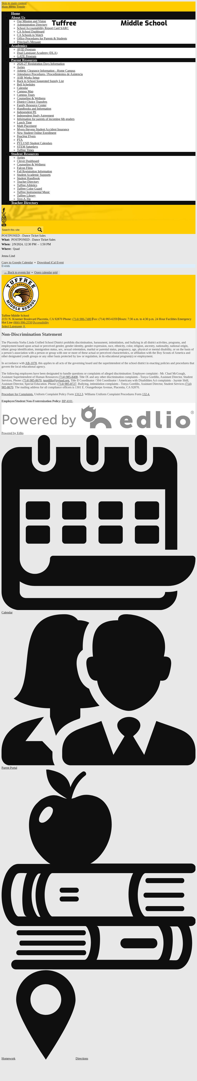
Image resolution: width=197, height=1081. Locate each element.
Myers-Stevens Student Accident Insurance (43, 129)
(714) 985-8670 (32, 380)
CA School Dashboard (30, 31)
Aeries (21, 67)
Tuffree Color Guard (29, 188)
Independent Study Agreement (35, 115)
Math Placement (27, 126)
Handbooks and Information (34, 108)
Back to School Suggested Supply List (40, 81)
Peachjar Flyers (26, 136)
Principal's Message (29, 42)
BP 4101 (67, 401)
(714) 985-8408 (68, 377)
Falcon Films (25, 168)
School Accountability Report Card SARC (43, 28)
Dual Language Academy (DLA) (37, 52)
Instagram (4, 219)
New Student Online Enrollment (36, 132)
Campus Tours (26, 94)
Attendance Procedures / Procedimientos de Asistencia (50, 74)
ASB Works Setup (28, 77)
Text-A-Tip (24, 199)
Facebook (4, 210)
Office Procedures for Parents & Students (42, 38)
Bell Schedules (26, 84)
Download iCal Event (50, 262)
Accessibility (41, 322)
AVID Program (26, 49)
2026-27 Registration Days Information (41, 63)
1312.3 (79, 394)
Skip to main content (14, 3)
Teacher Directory (28, 181)
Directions (82, 1058)
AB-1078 (31, 363)
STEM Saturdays (27, 146)
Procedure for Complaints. (17, 394)
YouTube (4, 224)
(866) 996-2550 (22, 322)
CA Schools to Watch (30, 35)
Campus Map (25, 91)
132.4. (146, 394)
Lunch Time (24, 122)
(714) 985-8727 (66, 383)
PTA (20, 139)
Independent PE (26, 112)
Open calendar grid (46, 272)
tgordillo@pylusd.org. (56, 380)
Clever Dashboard (28, 161)
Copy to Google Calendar (17, 262)
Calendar (22, 88)
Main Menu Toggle (13, 6)
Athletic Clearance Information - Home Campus (46, 70)
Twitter (4, 214)
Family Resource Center (31, 105)
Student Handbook (28, 178)
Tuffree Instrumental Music (33, 192)
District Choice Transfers (32, 101)
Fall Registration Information (34, 171)
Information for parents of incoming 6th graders (45, 119)
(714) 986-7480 (81, 319)
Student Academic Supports (34, 174)
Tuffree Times (25, 150)
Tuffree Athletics (27, 185)
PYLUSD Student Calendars (34, 143)
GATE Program (26, 56)
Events (6, 266)
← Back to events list (17, 272)
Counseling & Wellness (31, 98)
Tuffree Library (26, 195)
